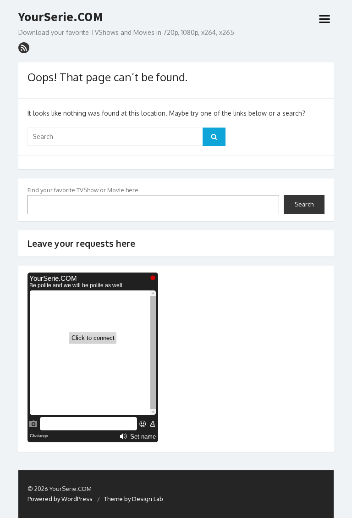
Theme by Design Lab (133, 498)
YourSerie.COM (60, 17)
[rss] (23, 47)
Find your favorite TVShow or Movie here (83, 190)
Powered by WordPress (60, 498)
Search (304, 204)
